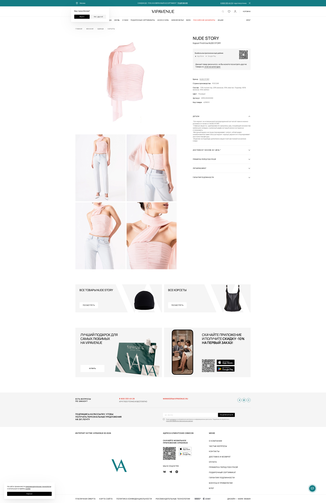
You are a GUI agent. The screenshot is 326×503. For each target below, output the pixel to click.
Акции (220, 20)
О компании (215, 441)
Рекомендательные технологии (173, 499)
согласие (173, 419)
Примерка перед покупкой (223, 467)
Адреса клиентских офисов (178, 433)
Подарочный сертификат (222, 472)
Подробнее (183, 3)
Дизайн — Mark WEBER (239, 499)
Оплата (213, 462)
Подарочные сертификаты (143, 20)
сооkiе (27, 488)
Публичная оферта (85, 499)
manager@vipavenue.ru (175, 399)
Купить (92, 368)
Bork (188, 20)
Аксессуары (163, 20)
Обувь (117, 20)
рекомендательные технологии (38, 486)
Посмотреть (89, 305)
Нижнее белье (177, 20)
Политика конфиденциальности (134, 499)
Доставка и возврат (220, 456)
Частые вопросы (218, 446)
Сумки (125, 20)
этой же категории (212, 66)
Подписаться (226, 415)
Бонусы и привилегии (221, 483)
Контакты (214, 451)
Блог (248, 20)
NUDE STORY (204, 79)
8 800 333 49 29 (227, 3)
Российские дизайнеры (204, 20)
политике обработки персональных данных (179, 421)
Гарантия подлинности (222, 477)
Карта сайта (106, 499)
